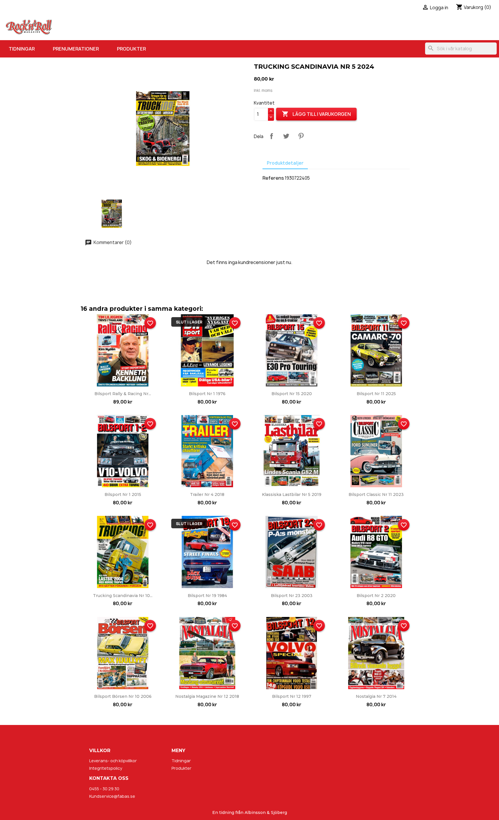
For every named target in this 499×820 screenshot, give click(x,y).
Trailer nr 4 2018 (207, 494)
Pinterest (301, 136)
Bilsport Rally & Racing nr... (122, 393)
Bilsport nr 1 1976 (207, 393)
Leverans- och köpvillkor (113, 760)
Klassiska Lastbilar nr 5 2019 (291, 494)
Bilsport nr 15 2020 (291, 393)
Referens (273, 178)
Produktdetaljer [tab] (285, 163)
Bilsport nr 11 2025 (376, 393)
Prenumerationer (76, 49)
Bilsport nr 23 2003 (291, 595)
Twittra (286, 136)
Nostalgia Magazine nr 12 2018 (207, 696)
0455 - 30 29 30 (104, 788)
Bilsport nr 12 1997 (291, 696)
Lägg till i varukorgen (316, 113)
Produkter (131, 49)
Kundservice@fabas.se (112, 796)
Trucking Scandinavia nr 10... (122, 595)
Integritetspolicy (105, 768)
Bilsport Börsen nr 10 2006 (123, 696)
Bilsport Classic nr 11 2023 (376, 494)
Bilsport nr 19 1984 (207, 595)
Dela (271, 136)
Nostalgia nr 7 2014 (376, 696)
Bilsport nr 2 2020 (376, 595)
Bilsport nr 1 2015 (123, 494)
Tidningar (22, 49)
